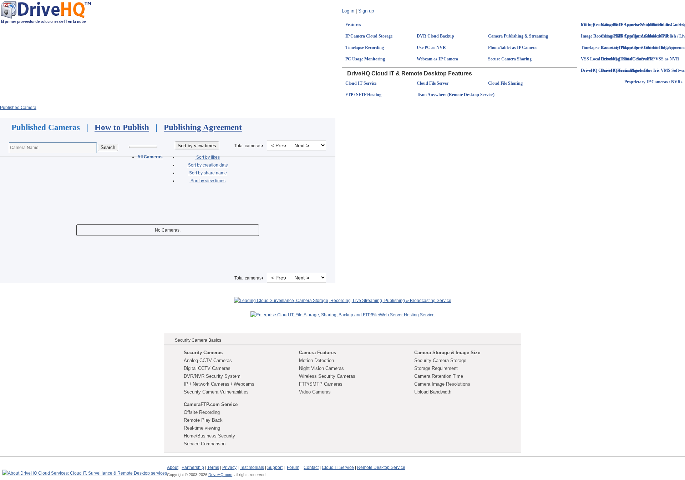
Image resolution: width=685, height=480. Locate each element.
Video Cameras (315, 392)
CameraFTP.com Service (211, 404)
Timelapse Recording (364, 47)
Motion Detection (316, 360)
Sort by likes (207, 157)
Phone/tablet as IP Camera (512, 47)
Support (275, 467)
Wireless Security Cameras (327, 376)
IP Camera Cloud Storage (368, 36)
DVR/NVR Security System (212, 376)
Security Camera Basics (198, 340)
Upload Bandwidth (432, 392)
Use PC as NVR (431, 47)
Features (353, 24)
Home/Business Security (209, 436)
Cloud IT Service (360, 83)
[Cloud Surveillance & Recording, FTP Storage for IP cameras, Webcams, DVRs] (46, 12)
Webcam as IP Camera (437, 58)
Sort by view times (207, 180)
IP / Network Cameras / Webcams (219, 384)
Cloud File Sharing (505, 83)
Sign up (366, 11)
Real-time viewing (202, 428)
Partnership (193, 467)
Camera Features (317, 352)
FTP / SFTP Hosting (363, 94)
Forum (293, 467)
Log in (348, 11)
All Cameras (150, 156)
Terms (213, 467)
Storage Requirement (436, 368)
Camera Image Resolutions (442, 384)
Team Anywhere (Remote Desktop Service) (455, 94)
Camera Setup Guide (643, 24)
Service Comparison (204, 443)
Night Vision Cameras (321, 368)
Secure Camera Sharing (510, 58)
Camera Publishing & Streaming (518, 36)
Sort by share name (207, 172)
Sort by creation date (207, 165)
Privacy (229, 467)
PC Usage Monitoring (365, 58)
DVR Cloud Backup (435, 36)
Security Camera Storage (440, 360)
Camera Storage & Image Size (447, 352)
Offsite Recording (202, 412)
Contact (311, 467)
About (172, 467)
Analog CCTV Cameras (208, 360)
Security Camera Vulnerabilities (216, 392)
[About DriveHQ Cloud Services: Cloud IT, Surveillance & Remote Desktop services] (84, 470)
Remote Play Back (203, 420)
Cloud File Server (432, 83)
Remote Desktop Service (381, 467)
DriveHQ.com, (220, 474)
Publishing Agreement (203, 127)
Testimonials (252, 467)
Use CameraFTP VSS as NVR (651, 58)
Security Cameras (203, 352)
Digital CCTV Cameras (207, 368)
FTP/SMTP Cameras (320, 384)
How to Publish (122, 127)
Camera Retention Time (438, 376)
